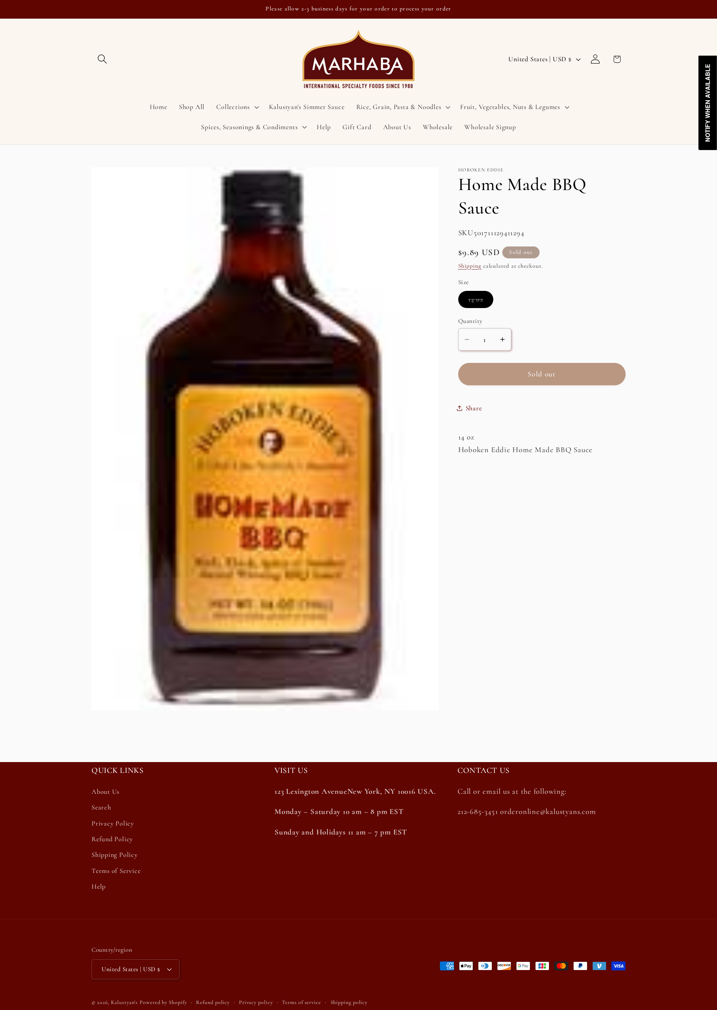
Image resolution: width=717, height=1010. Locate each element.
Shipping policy (349, 1002)
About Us (105, 791)
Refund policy (213, 1002)
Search (101, 807)
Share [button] (474, 408)
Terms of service (301, 1002)
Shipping (469, 265)
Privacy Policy (112, 823)
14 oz (481, 301)
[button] (102, 59)
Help (98, 886)
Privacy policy (256, 1002)
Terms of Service (115, 871)
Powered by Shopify (163, 1002)
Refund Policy (112, 839)
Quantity (470, 320)
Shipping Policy (114, 855)
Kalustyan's (124, 1002)
